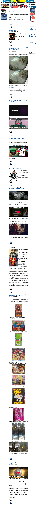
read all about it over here (24, 173)
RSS (35, 2)
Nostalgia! (31, 38)
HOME (2, 2)
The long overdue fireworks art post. (15, 295)
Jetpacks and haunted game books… (16, 246)
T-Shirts (29, 43)
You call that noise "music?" (32, 50)
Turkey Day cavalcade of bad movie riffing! (20, 34)
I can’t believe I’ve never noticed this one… (17, 188)
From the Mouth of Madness (13, 11)
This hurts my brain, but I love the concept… (17, 138)
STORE (26, 2)
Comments (26, 29)
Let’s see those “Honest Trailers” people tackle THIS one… (17, 463)
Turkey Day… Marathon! (13, 30)
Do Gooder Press (18, 1)
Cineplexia (31, 29)
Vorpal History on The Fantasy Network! (16, 167)
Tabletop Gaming (33, 43)
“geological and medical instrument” (20, 220)
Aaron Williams (10, 31)
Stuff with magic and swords (19, 168)
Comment (27, 47)
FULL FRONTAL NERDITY (9, 2)
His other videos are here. (25, 129)
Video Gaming (31, 48)
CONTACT (29, 2)
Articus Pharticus (32, 28)
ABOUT (24, 2)
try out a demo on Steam (16, 157)
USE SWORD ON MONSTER (19, 2)
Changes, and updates (13, 10)
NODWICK (13, 2)
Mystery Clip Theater (32, 37)
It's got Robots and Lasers (32, 33)
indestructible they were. (11, 87)
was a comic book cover (21, 361)
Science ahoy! (17, 49)
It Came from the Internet (32, 35)
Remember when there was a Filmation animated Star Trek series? (18, 101)
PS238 (4, 2)
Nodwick (16, 17)
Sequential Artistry (32, 41)
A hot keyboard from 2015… (14, 48)
